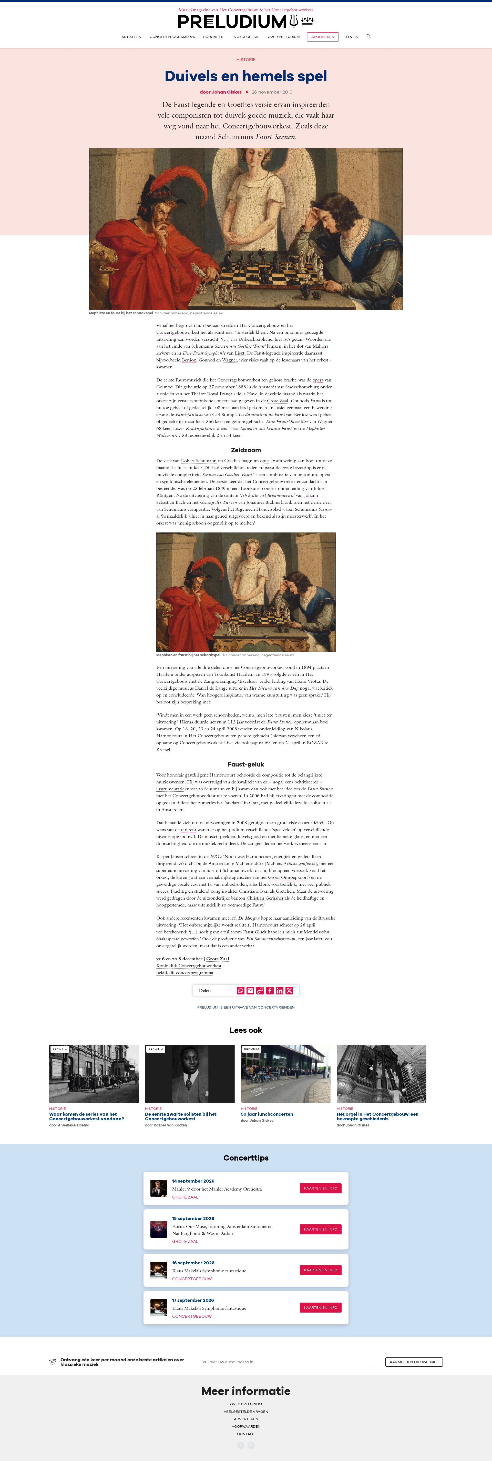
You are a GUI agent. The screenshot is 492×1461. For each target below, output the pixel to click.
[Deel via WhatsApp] (240, 990)
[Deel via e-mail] (250, 990)
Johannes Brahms (263, 502)
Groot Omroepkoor (287, 877)
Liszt (239, 353)
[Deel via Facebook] (270, 990)
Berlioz (189, 360)
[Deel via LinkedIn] (279, 990)
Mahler (319, 346)
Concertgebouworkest (177, 332)
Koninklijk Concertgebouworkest (188, 966)
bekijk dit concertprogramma (184, 972)
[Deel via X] (289, 990)
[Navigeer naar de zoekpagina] (369, 37)
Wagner (229, 360)
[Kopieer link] (260, 990)
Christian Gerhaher (265, 898)
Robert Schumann (199, 461)
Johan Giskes (227, 92)
